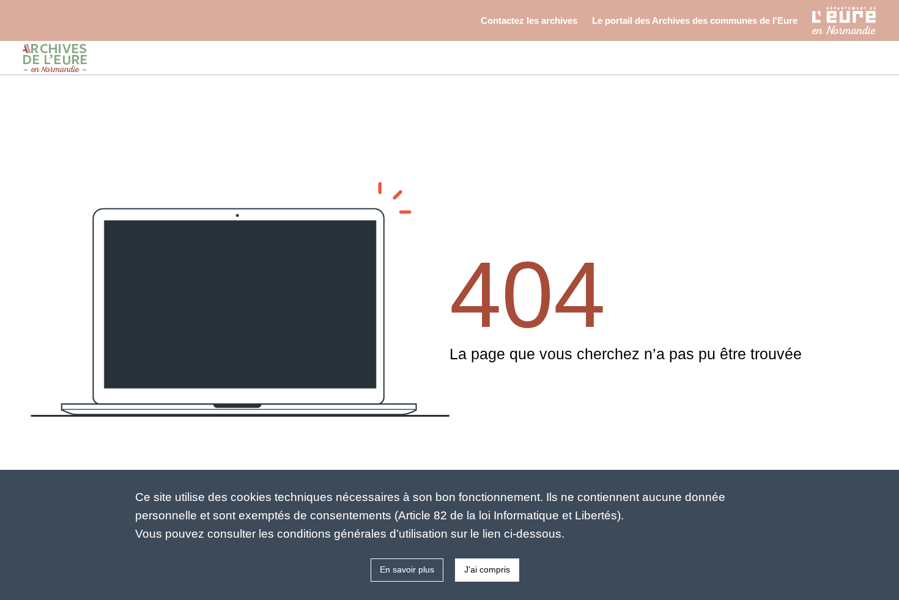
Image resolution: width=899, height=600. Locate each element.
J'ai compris (487, 569)
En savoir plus (407, 569)
